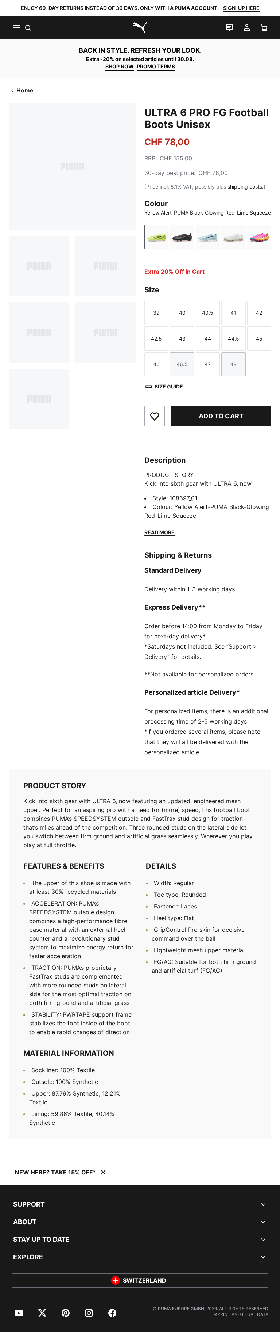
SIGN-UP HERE (241, 8)
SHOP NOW (119, 66)
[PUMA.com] (140, 27)
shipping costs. (246, 186)
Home (25, 90)
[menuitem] (19, 1313)
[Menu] (16, 27)
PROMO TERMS (156, 66)
